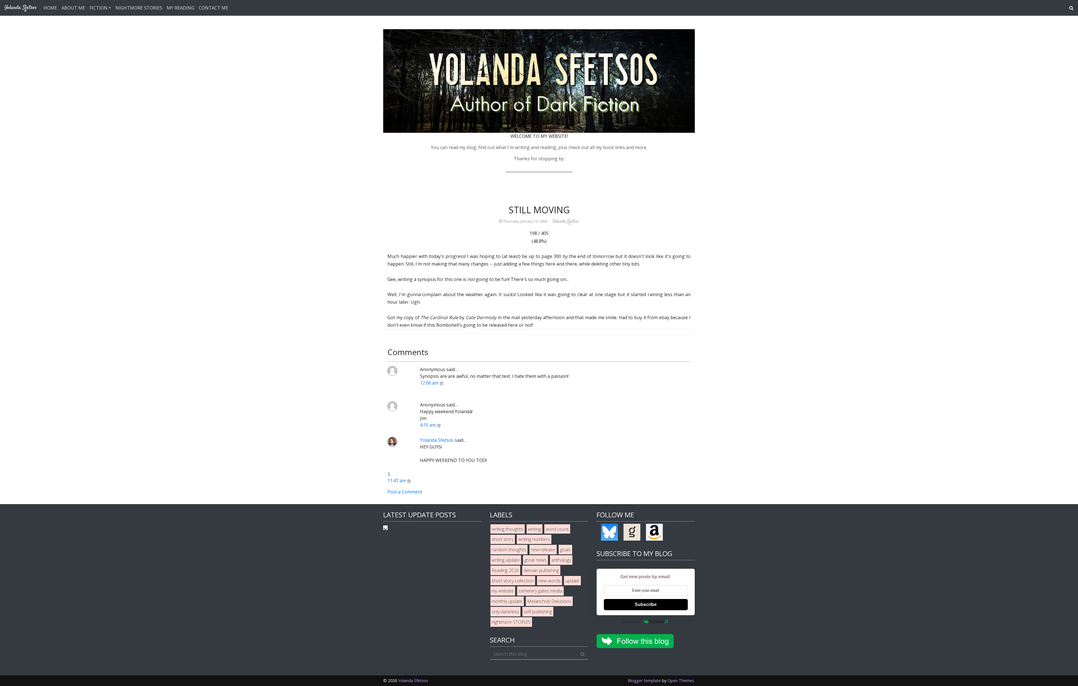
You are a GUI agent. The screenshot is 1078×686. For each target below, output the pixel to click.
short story (502, 539)
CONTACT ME (213, 8)
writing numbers (534, 539)
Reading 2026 (505, 570)
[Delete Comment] (441, 383)
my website (503, 591)
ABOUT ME (73, 8)
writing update (506, 560)
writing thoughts (507, 529)
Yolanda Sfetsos (437, 440)
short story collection (513, 581)
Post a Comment (404, 492)
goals (565, 549)
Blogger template (644, 680)
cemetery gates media (540, 591)
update (572, 581)
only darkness (505, 612)
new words (549, 581)
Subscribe (646, 604)
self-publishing (538, 612)
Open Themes (681, 680)
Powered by (632, 621)
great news (535, 560)
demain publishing (541, 570)
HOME (50, 8)
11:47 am (397, 480)
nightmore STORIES (511, 622)
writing (534, 529)
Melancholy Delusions (549, 601)
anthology (561, 560)
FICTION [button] (99, 8)
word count (557, 529)
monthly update (507, 601)
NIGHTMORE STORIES (138, 8)
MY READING (180, 8)
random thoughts (509, 549)
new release (543, 549)
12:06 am (430, 383)
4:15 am (428, 425)
